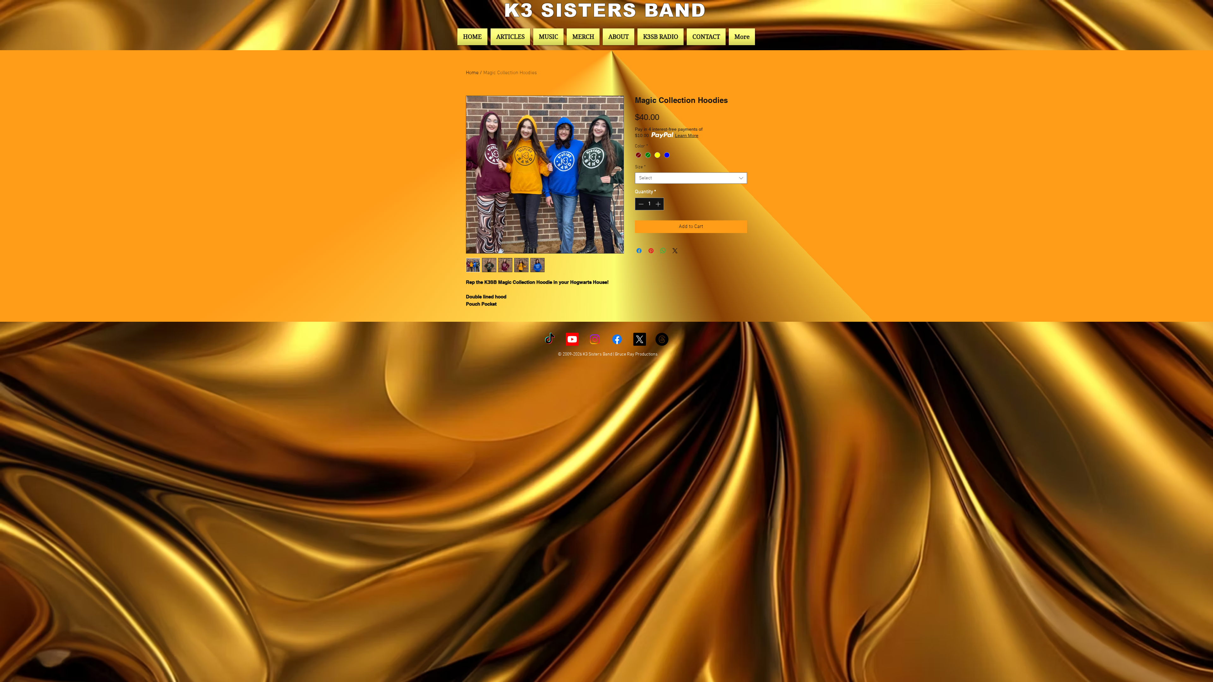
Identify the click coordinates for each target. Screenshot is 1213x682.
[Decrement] (640, 204)
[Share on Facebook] (639, 250)
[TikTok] (549, 339)
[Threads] (661, 339)
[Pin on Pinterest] (651, 250)
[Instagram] (594, 339)
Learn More (686, 135)
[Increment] (658, 204)
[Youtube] (572, 339)
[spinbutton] (649, 204)
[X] (639, 339)
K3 (522, 10)
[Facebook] (617, 339)
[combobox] (691, 178)
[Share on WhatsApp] (663, 250)
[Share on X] (675, 250)
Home (472, 73)
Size (640, 167)
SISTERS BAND (623, 10)
